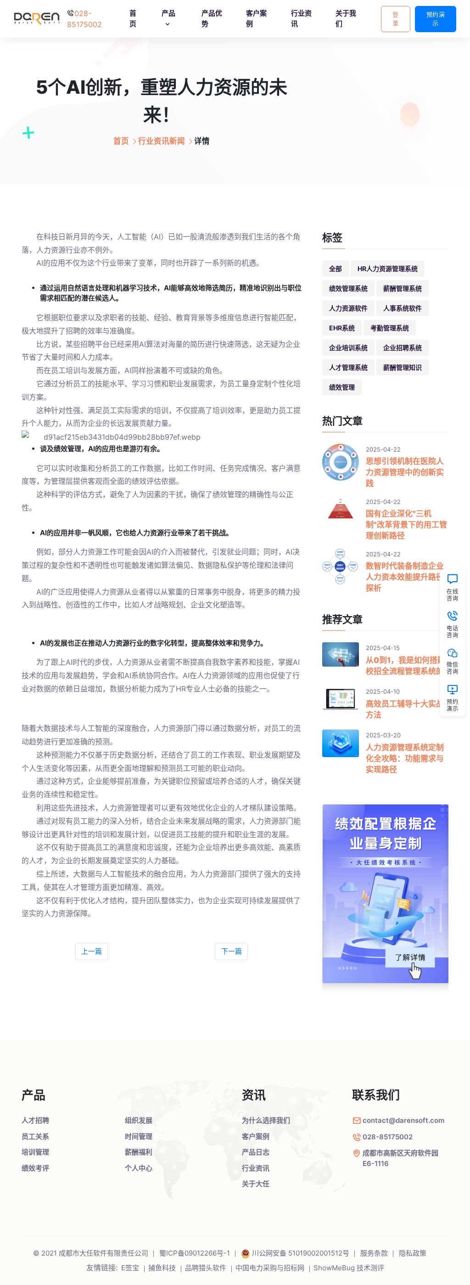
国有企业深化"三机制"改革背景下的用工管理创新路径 (406, 524)
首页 (132, 18)
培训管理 (35, 1152)
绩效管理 (342, 387)
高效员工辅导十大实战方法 (405, 709)
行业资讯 (301, 18)
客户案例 (256, 18)
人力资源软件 (348, 308)
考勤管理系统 (389, 328)
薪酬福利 (138, 1152)
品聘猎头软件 (205, 1267)
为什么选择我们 (266, 1120)
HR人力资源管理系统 (388, 268)
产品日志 (255, 1152)
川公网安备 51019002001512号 (300, 1253)
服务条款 (374, 1253)
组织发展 (138, 1120)
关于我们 (346, 18)
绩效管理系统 (348, 288)
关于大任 (255, 1183)
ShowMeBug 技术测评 (348, 1267)
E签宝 (130, 1267)
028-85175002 (388, 1136)
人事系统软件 (402, 308)
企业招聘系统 (402, 347)
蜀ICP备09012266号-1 (194, 1253)
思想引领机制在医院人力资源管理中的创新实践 (405, 472)
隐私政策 (412, 1253)
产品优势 (211, 18)
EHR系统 (342, 328)
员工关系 (35, 1136)
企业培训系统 (348, 347)
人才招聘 (35, 1120)
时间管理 (138, 1136)
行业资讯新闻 (161, 141)
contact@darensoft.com (403, 1120)
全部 (335, 268)
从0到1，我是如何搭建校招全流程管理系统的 (405, 666)
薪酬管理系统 (402, 288)
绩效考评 (35, 1168)
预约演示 (435, 19)
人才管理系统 (348, 367)
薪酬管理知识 (402, 367)
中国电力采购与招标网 (269, 1267)
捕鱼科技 (162, 1267)
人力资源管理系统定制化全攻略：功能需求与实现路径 (405, 758)
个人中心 (138, 1168)
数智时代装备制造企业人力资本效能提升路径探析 (405, 577)
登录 (395, 19)
